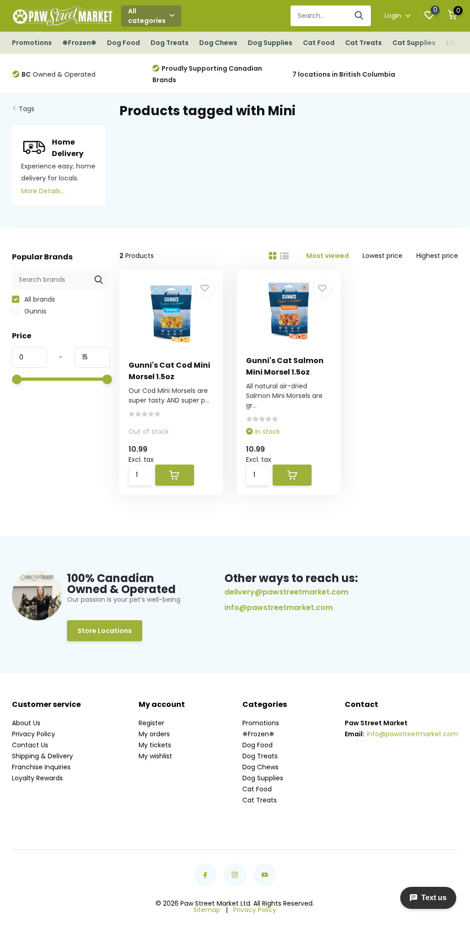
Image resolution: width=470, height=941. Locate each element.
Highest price (437, 255)
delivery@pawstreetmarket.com (286, 592)
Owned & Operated (58, 74)
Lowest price (383, 255)
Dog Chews (218, 42)
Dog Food (123, 42)
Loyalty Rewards (37, 778)
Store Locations (105, 630)
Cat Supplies (414, 42)
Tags (26, 108)
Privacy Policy (33, 734)
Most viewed (327, 255)
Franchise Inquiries (41, 767)
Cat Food (319, 42)
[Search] (359, 16)
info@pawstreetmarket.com (278, 607)
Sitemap (206, 909)
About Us (26, 723)
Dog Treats (170, 42)
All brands (38, 299)
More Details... (43, 191)
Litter (455, 42)
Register (151, 723)
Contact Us (30, 745)
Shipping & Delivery (42, 756)
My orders (154, 734)
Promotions (32, 42)
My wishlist (155, 756)
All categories (147, 15)
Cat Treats (363, 42)
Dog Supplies (270, 42)
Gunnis (34, 311)
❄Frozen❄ (79, 42)
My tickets (155, 745)
